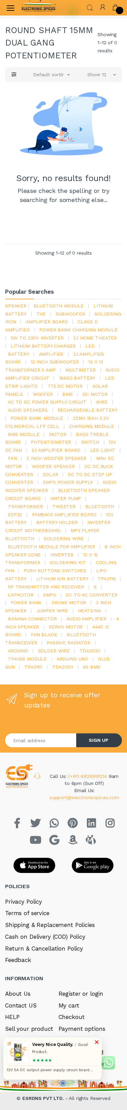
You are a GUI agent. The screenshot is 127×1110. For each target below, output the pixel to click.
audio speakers (28, 410)
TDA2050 (62, 667)
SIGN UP (98, 740)
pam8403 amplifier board (64, 514)
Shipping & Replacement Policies (50, 925)
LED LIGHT (102, 450)
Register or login (81, 993)
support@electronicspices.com (84, 797)
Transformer (25, 506)
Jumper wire (52, 610)
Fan (12, 458)
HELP (12, 1017)
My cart (69, 1005)
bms (67, 394)
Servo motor (66, 627)
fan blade (44, 634)
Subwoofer (70, 314)
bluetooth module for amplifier (51, 546)
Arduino (18, 650)
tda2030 (90, 650)
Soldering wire (64, 538)
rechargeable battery (88, 410)
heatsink (89, 610)
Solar (50, 474)
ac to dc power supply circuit (47, 402)
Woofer (43, 394)
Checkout (72, 1017)
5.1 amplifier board (56, 450)
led (90, 346)
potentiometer (51, 442)
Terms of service (27, 913)
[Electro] (38, 8)
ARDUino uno (72, 659)
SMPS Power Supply (68, 482)
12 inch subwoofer (55, 361)
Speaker (15, 306)
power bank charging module (78, 329)
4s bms (91, 667)
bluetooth (99, 506)
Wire (101, 402)
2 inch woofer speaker (56, 458)
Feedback (18, 960)
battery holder (57, 522)
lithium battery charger (43, 346)
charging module (91, 426)
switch (90, 442)
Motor (57, 434)
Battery (18, 354)
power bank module (36, 418)
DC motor (95, 394)
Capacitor (21, 594)
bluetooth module (59, 306)
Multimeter (80, 370)
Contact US (21, 1005)
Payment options (82, 1028)
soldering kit (68, 562)
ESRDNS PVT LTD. (43, 1098)
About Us (17, 993)
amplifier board (47, 321)
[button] (89, 7)
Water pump (65, 498)
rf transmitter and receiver (46, 586)
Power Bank (26, 602)
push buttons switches (55, 570)
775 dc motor (65, 386)
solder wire (54, 650)
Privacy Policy (23, 901)
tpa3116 (106, 578)
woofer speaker (53, 466)
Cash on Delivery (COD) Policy (45, 936)
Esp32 (15, 514)
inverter (61, 554)
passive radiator (68, 642)
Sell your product (29, 1028)
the (41, 314)
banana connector (32, 618)
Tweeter (64, 506)
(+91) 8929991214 (88, 776)
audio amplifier (86, 618)
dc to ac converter (91, 594)
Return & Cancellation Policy (44, 948)
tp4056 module (27, 659)
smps (49, 594)
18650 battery (77, 378)
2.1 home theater (95, 338)
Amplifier (51, 354)
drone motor (68, 602)
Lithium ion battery (62, 578)
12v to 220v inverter (37, 338)
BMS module (24, 434)
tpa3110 (33, 667)
